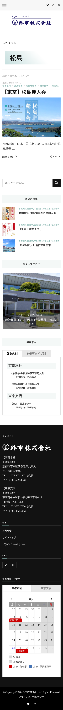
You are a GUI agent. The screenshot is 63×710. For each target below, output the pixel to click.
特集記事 (47, 209)
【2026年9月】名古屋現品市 (35, 245)
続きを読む (8, 157)
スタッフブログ (28, 315)
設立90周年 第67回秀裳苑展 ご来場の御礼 (32, 322)
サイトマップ (9, 537)
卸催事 (30, 209)
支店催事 (18, 86)
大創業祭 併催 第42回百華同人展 (37, 213)
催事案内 (6, 86)
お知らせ (6, 530)
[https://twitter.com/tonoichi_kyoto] (5, 565)
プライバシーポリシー (13, 544)
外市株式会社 (30, 692)
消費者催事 (31, 86)
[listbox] (31, 301)
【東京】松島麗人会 (24, 92)
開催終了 (56, 86)
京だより (41, 315)
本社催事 (38, 209)
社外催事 (44, 86)
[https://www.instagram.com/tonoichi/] (13, 565)
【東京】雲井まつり (30, 229)
